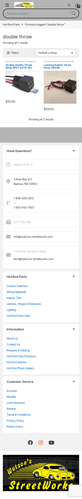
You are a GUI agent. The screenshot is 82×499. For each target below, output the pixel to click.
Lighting (11, 309)
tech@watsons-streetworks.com (33, 259)
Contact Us (13, 344)
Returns (11, 408)
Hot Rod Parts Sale (18, 315)
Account (12, 390)
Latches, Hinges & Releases (24, 303)
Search (73, 13)
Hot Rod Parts (11, 24)
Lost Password (16, 402)
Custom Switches (17, 286)
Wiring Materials (16, 292)
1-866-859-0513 (24, 198)
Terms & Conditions (19, 414)
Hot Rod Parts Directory (21, 356)
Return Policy (15, 426)
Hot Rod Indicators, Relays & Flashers (20, 62)
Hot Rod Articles (17, 362)
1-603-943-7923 (24, 207)
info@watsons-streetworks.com (33, 236)
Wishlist (11, 396)
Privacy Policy (15, 420)
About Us (12, 338)
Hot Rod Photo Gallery (20, 368)
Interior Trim (14, 298)
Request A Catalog (18, 350)
